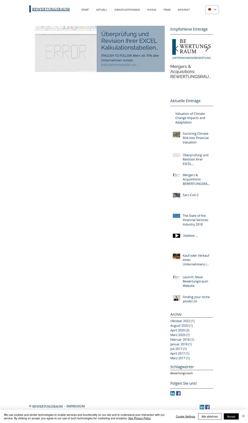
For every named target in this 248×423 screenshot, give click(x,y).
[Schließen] (243, 416)
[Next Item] (206, 49)
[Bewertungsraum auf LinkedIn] (172, 393)
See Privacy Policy (139, 418)
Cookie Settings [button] (185, 416)
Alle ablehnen (210, 416)
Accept (231, 416)
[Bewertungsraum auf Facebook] (178, 393)
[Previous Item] (176, 49)
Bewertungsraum (181, 373)
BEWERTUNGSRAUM (47, 406)
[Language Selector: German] (212, 9)
